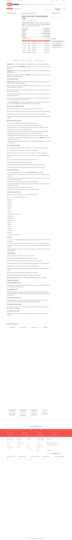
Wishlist (28, 447)
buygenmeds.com (35, 538)
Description (15, 60)
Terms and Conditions (10, 447)
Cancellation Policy (20, 442)
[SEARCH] (52, 9)
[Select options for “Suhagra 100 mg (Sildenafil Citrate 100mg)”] (30, 401)
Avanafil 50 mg (45, 409)
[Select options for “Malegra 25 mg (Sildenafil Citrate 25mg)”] (8, 401)
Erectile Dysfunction (12, 413)
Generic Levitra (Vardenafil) (56, 43)
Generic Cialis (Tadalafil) (56, 45)
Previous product (47, 13)
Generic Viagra (23, 414)
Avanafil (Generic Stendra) (56, 47)
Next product (49, 13)
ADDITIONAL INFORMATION (39, 60)
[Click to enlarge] (9, 12)
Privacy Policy (19, 445)
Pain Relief (38, 447)
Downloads (28, 445)
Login (27, 442)
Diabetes (38, 450)
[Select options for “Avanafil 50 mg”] (41, 401)
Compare (24, 20)
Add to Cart (46, 43)
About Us (8, 442)
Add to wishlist (30, 20)
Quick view (8, 403)
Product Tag (23, 60)
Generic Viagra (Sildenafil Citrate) (57, 41)
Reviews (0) (29, 60)
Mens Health (12, 411)
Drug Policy (18, 447)
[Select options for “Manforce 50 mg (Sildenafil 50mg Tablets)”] (19, 401)
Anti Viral (38, 442)
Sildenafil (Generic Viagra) (12, 412)
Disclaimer (8, 445)
